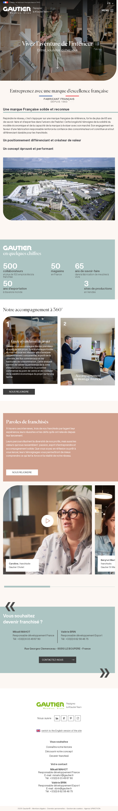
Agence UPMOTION (92, 808)
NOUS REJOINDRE (19, 392)
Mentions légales (39, 808)
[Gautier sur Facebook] (64, 718)
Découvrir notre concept (59, 751)
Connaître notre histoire (59, 747)
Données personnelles (56, 808)
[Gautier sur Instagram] (78, 718)
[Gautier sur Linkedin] (57, 718)
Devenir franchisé (59, 756)
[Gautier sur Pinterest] (71, 718)
